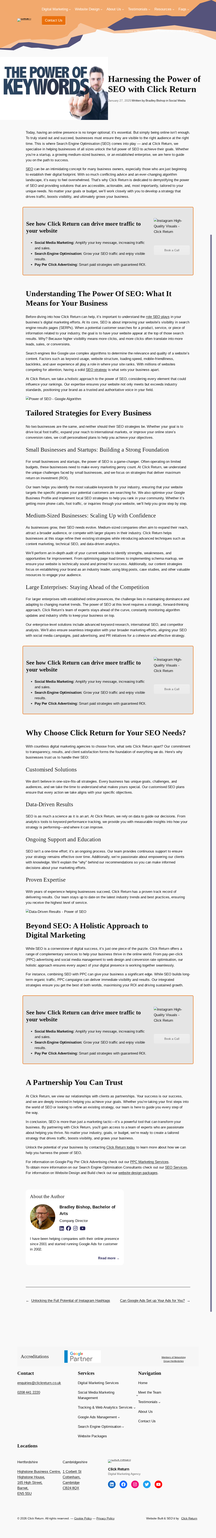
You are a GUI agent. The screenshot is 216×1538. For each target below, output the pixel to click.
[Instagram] (75, 1229)
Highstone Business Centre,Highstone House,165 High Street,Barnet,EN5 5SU (39, 1483)
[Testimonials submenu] (149, 9)
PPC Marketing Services (149, 1162)
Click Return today (120, 1147)
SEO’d (171, 1518)
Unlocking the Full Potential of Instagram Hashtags (70, 1301)
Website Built (154, 1518)
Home (129, 31)
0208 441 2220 (28, 1392)
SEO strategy (96, 370)
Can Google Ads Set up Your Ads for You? (152, 1301)
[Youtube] (82, 1229)
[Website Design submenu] (101, 9)
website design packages (138, 1173)
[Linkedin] (61, 1229)
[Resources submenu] (173, 9)
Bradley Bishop (155, 100)
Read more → (109, 1258)
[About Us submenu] (123, 9)
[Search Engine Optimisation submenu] (123, 1427)
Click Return (118, 1469)
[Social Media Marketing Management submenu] (137, 1395)
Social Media (177, 100)
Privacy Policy (105, 1518)
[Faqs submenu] (188, 9)
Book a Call (171, 250)
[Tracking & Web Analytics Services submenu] (135, 1407)
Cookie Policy (83, 1518)
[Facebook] (68, 1229)
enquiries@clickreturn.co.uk (39, 1383)
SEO (29, 169)
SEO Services (176, 1167)
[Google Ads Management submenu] (119, 1417)
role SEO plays (158, 317)
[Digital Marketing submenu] (70, 9)
